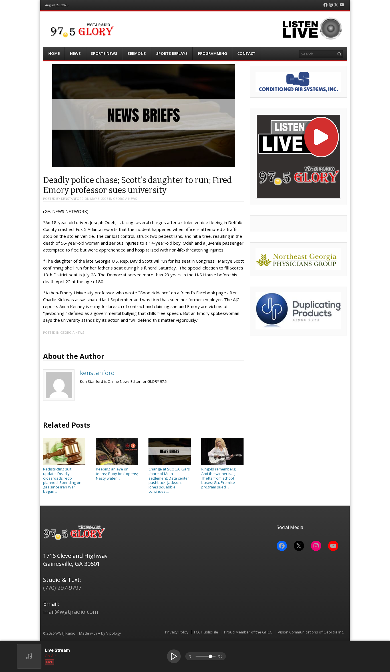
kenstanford (72, 198)
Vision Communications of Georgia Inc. (311, 632)
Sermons (137, 53)
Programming (212, 53)
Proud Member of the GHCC (248, 632)
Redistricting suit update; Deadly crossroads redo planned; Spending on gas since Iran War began (62, 480)
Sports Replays (172, 53)
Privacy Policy (176, 632)
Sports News (104, 53)
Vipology (113, 633)
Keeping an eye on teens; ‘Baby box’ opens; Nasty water (117, 473)
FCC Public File (206, 632)
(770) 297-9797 (62, 587)
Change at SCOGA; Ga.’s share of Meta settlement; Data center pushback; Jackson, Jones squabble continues (169, 480)
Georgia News (125, 198)
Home (54, 53)
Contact (246, 53)
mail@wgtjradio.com (70, 611)
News (75, 53)
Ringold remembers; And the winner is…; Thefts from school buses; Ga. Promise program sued (218, 477)
